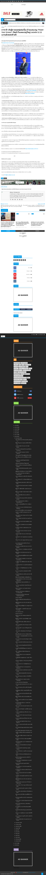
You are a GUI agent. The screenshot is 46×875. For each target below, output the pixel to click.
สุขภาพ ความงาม (17, 381)
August (17, 828)
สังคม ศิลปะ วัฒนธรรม (18, 379)
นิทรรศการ (16, 368)
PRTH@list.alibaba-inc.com (9, 174)
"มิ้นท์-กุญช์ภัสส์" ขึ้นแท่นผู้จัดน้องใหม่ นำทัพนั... (24, 455)
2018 (16, 845)
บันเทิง (30, 368)
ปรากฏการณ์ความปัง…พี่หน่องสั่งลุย (22, 682)
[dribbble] (15, 1)
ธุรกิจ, (13, 37)
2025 (16, 427)
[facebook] (7, 1)
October (17, 824)
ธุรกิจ (5, 26)
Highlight (16, 309)
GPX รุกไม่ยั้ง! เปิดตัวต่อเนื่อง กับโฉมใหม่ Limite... (24, 730)
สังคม (29, 377)
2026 (16, 425)
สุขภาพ (25, 379)
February (17, 839)
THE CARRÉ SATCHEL (19, 611)
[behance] (19, 1)
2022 (16, 432)
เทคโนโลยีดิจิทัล (22, 366)
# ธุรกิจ (5, 178)
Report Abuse (16, 867)
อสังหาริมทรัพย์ (24, 381)
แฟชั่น (15, 372)
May (17, 833)
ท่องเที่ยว (15, 366)
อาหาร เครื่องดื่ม (17, 383)
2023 (16, 430)
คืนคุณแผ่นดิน (28, 364)
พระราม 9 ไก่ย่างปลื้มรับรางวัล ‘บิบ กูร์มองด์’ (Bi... (24, 510)
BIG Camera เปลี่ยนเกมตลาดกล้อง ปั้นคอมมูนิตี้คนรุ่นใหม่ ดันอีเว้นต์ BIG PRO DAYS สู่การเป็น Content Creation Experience (22, 224)
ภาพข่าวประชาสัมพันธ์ (22, 372)
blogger (8, 230)
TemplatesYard (19, 872)
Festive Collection (19, 597)
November (18, 822)
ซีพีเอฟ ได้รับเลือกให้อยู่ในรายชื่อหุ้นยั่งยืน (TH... (24, 577)
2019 (16, 843)
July (16, 829)
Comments (29, 309)
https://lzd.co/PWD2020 (31, 90)
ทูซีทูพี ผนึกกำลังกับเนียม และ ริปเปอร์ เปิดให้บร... (24, 471)
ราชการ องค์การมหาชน (18, 375)
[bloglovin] (13, 1)
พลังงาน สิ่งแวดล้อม (26, 370)
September (18, 826)
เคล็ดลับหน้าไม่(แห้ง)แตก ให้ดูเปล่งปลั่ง (22, 463)
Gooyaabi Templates (31, 872)
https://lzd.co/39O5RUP (30, 93)
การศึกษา (16, 364)
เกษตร (23, 364)
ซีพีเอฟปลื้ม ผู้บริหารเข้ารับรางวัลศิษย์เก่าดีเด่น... (24, 634)
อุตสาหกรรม (23, 383)
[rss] (17, 1)
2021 (16, 434)
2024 (16, 429)
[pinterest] (11, 1)
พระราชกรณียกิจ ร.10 (18, 370)
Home (2, 26)
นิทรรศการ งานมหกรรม (23, 368)
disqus (22, 230)
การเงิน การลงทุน (24, 362)
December (18, 438)
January (17, 840)
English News (16, 362)
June (17, 831)
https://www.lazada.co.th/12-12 (31, 148)
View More (43, 210)
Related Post (4, 210)
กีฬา (19, 364)
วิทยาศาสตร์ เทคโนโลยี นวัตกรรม (20, 377)
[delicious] (22, 1)
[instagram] (20, 1)
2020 (16, 436)
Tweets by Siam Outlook (17, 312)
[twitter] (9, 1)
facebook (37, 230)
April (17, 835)
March (17, 837)
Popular (23, 309)
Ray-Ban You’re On (19, 613)
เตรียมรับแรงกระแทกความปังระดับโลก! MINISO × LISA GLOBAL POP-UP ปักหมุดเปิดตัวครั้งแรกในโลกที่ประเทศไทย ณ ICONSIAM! (37, 224)
